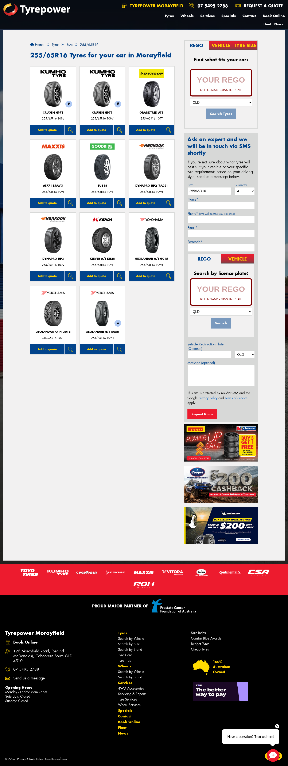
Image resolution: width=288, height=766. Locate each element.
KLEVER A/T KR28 (102, 259)
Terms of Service (236, 398)
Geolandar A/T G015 (151, 259)
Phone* (211, 213)
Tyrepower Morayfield (155, 5)
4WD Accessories (131, 688)
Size (190, 185)
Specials (228, 16)
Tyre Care (125, 655)
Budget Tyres (200, 644)
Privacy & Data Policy (30, 759)
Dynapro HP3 (53, 259)
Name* (192, 199)
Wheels (187, 16)
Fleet (267, 24)
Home (38, 44)
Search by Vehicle (131, 638)
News (278, 24)
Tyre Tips (124, 660)
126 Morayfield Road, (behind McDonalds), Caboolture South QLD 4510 (42, 656)
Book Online (274, 16)
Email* (192, 227)
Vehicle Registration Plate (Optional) (205, 346)
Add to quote (47, 130)
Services (207, 16)
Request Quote (202, 414)
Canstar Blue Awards (206, 638)
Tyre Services (127, 699)
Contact (249, 16)
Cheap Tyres (200, 649)
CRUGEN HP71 (53, 112)
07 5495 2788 (213, 5)
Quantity (240, 185)
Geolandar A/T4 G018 (53, 332)
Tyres (169, 16)
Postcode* (194, 242)
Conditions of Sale (56, 759)
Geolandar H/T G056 (102, 332)
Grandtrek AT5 (151, 112)
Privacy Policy (208, 398)
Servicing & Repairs (132, 694)
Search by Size (129, 644)
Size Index (198, 633)
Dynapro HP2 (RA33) (151, 185)
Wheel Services (129, 705)
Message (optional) (201, 363)
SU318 (102, 185)
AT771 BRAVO (53, 185)
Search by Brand (130, 649)
